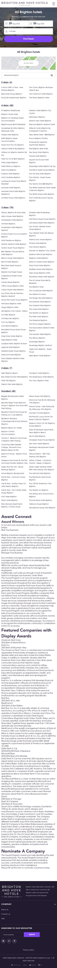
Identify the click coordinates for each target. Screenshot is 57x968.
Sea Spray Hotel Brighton (39, 152)
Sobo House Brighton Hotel (39, 273)
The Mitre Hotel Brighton (38, 317)
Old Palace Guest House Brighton (42, 219)
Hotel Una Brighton (8, 170)
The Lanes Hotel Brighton (39, 309)
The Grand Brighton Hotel (39, 98)
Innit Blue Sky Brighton (10, 319)
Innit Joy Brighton (8, 322)
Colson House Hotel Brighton (12, 290)
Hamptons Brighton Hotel (11, 304)
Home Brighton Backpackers (12, 473)
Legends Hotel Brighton (10, 347)
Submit (32, 934)
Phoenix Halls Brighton (38, 243)
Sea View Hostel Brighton (39, 444)
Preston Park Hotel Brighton (12, 384)
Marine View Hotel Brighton (40, 121)
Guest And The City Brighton (12, 145)
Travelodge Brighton (37, 342)
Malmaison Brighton (37, 117)
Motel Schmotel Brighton (11, 355)
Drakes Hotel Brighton (9, 135)
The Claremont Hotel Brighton (41, 94)
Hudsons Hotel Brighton (10, 174)
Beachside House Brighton (11, 94)
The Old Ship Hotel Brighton (40, 174)
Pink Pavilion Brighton (37, 247)
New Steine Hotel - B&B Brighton (42, 135)
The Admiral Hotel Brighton (40, 473)
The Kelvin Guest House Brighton (42, 170)
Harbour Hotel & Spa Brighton (13, 149)
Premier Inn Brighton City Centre (42, 251)
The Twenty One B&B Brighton (41, 184)
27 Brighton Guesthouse (10, 111)
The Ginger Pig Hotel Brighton (40, 298)
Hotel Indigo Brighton (9, 163)
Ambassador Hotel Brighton (12, 220)
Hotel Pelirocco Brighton (10, 166)
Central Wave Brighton (10, 282)
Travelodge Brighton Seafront (40, 346)
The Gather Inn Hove (37, 294)
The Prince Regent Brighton (40, 324)
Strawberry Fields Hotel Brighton (41, 277)
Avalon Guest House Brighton (13, 248)
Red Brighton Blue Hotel (38, 149)
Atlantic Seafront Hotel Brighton (13, 244)
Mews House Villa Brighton (39, 396)
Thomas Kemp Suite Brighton (40, 500)
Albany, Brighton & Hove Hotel (13, 213)
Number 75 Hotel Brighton (39, 413)
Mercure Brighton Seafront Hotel (42, 125)
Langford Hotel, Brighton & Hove (14, 344)
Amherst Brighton (8, 224)
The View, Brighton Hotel (39, 381)
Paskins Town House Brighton (40, 240)
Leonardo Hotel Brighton (10, 188)
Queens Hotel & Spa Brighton (40, 254)
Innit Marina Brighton (9, 326)
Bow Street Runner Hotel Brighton (14, 377)
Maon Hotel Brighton (9, 500)
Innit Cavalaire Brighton (10, 177)
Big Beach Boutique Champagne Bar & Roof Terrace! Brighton (14, 421)
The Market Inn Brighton (38, 313)
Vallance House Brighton (39, 504)
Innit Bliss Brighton (8, 315)
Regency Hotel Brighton (38, 258)
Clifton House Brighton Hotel (12, 286)
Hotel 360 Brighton (8, 381)
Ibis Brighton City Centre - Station (14, 311)
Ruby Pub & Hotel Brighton (39, 266)
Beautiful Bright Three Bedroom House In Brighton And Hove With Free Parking (14, 405)
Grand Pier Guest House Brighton (14, 300)
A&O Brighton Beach (9, 373)
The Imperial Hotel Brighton (40, 306)
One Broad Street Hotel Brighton (41, 223)
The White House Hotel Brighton (41, 194)
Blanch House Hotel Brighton (12, 258)
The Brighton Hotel (36, 287)
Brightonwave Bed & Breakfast (13, 125)
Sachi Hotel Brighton (37, 436)
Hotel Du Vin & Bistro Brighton (13, 159)
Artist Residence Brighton (11, 241)
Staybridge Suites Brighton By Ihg (42, 166)
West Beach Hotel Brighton (39, 356)
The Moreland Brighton (38, 320)
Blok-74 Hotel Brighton (9, 262)
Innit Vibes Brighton (9, 497)
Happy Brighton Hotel (9, 307)
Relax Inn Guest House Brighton (41, 262)
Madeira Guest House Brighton (13, 351)
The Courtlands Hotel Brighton (41, 291)
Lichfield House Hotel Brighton (13, 198)
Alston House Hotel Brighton (12, 216)
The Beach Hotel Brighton (39, 373)
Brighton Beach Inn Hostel (11, 428)
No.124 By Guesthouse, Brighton (13, 98)
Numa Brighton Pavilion (38, 138)
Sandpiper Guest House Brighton (42, 440)
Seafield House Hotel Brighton (41, 269)
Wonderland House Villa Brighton (42, 508)
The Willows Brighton (37, 338)
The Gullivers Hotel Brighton (40, 302)
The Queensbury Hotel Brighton (41, 377)
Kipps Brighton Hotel (9, 340)
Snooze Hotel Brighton (38, 156)
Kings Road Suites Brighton (11, 336)
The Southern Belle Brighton (40, 334)
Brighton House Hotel (9, 114)
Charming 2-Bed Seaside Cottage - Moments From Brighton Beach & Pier (11, 447)
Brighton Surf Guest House (11, 272)
